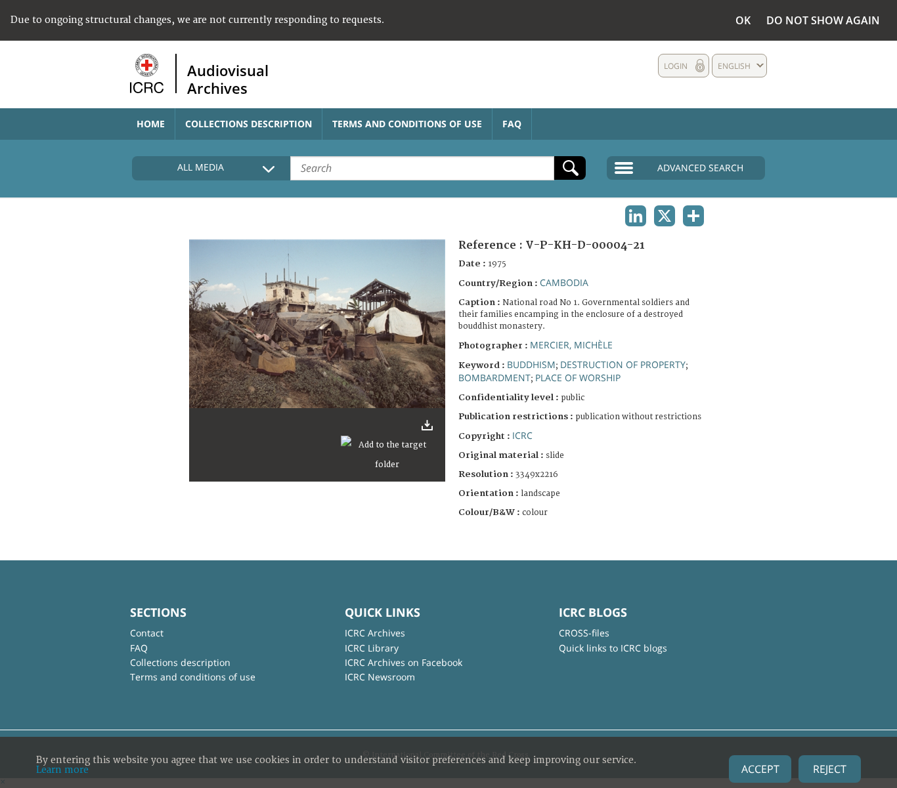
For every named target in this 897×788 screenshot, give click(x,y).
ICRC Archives (375, 633)
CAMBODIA (564, 282)
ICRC (522, 435)
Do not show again (823, 20)
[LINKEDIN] (635, 215)
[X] (664, 215)
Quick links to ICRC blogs (613, 648)
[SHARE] (693, 215)
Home (151, 123)
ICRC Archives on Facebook (403, 662)
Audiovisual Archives (228, 78)
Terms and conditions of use (407, 123)
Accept (760, 769)
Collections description (248, 123)
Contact (147, 633)
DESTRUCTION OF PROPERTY (623, 364)
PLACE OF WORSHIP (578, 377)
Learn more (62, 770)
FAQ (511, 123)
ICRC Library (372, 648)
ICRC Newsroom (380, 677)
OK (743, 20)
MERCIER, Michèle (571, 345)
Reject (829, 769)
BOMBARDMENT (494, 377)
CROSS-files (584, 633)
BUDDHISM (531, 364)
